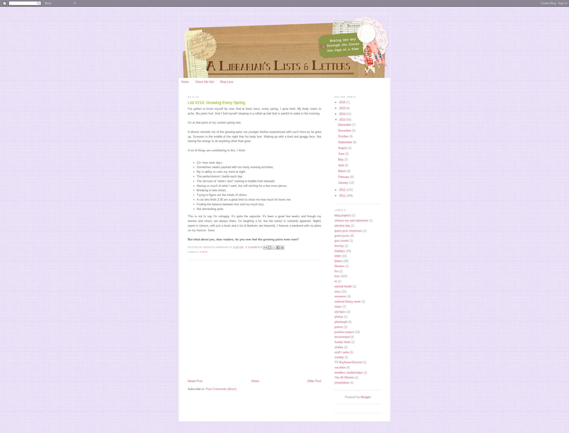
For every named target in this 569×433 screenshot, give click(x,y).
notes (338, 306)
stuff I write (342, 352)
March (342, 171)
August (343, 148)
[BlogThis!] (269, 247)
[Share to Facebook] (278, 247)
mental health (343, 286)
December (345, 124)
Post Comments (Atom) (221, 389)
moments (341, 296)
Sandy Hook (342, 342)
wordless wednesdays (349, 372)
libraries (340, 266)
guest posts (342, 235)
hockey (339, 246)
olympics (340, 311)
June (341, 153)
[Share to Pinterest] (282, 247)
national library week (348, 301)
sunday (339, 357)
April (341, 165)
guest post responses (348, 230)
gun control (342, 240)
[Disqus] (254, 320)
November (345, 130)
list (336, 271)
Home (185, 81)
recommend (342, 337)
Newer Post (195, 381)
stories (339, 347)
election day (342, 225)
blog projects (343, 215)
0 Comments (253, 247)
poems (339, 327)
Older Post (314, 381)
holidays (340, 251)
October (343, 136)
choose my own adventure (351, 220)
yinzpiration (342, 382)
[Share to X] (274, 247)
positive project (344, 332)
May (341, 159)
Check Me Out (204, 81)
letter (338, 256)
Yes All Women (344, 377)
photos (339, 316)
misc (338, 291)
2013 (342, 119)
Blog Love (226, 81)
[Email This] (265, 247)
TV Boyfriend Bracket (348, 362)
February (344, 177)
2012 (342, 189)
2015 (342, 108)
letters (339, 261)
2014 (342, 114)
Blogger (365, 397)
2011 (342, 195)
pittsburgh (341, 321)
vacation (340, 367)
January (343, 182)
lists (203, 252)
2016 (342, 102)
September (345, 142)
